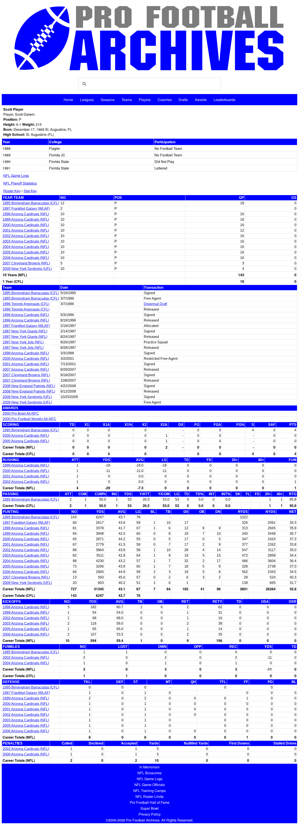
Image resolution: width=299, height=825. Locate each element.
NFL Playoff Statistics (20, 183)
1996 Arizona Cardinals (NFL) (26, 315)
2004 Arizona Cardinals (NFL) (26, 247)
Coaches (165, 99)
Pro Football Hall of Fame (149, 802)
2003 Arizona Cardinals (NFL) (26, 241)
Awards (201, 99)
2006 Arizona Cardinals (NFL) (26, 258)
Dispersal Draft (155, 304)
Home (68, 99)
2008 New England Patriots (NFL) (29, 386)
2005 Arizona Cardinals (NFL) (26, 252)
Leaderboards (224, 99)
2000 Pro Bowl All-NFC (21, 413)
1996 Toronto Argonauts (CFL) (26, 304)
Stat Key (30, 190)
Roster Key (12, 190)
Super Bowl (150, 808)
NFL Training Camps (149, 790)
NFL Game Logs (16, 175)
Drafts (183, 99)
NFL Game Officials (149, 784)
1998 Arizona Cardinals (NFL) (26, 214)
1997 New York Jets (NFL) (23, 342)
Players (145, 99)
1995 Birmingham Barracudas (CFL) (31, 203)
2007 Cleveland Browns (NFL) (26, 263)
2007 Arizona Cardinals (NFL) (26, 369)
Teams (126, 99)
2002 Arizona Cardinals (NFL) (26, 236)
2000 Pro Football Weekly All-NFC (29, 419)
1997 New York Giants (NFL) (25, 331)
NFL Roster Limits (149, 796)
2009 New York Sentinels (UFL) (27, 269)
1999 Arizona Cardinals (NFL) (26, 219)
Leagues (87, 99)
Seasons (107, 99)
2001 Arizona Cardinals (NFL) (26, 230)
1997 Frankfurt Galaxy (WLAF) (26, 208)
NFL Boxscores (149, 772)
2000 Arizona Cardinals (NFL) (26, 225)
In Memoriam (149, 766)
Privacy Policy (150, 814)
